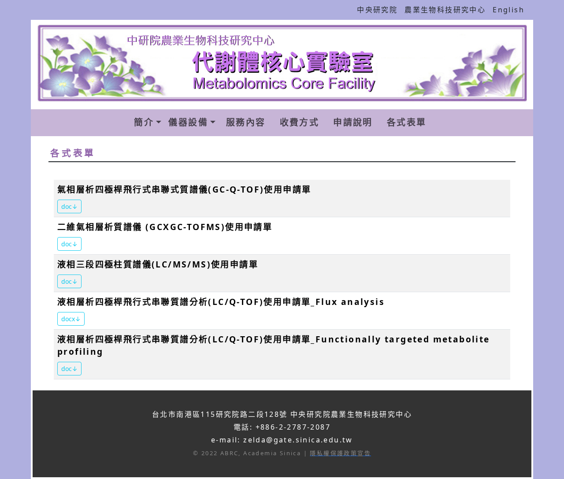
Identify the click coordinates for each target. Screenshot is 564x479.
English (508, 10)
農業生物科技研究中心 (445, 10)
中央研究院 (377, 10)
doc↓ (69, 206)
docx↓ (71, 319)
